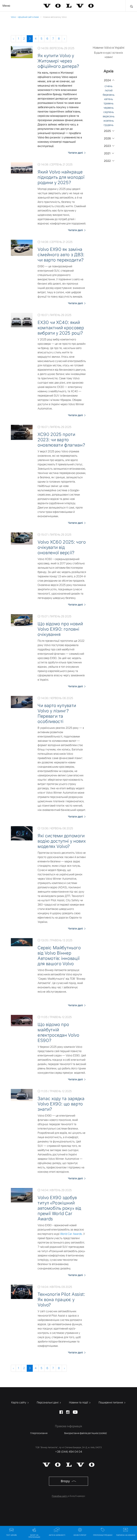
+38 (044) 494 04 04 (68, 1451)
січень (108, 86)
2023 (107, 146)
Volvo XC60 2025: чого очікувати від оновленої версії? (62, 547)
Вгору (66, 1481)
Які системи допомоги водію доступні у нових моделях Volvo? (62, 841)
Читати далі (76, 152)
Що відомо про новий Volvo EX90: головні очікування (60, 629)
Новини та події (79, 1402)
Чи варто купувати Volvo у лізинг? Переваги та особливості (57, 713)
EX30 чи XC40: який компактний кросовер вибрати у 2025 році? (61, 328)
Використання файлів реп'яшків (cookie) (85, 1433)
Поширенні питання (111, 1402)
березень (108, 95)
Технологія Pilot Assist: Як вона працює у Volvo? (61, 1300)
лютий (108, 90)
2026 (107, 138)
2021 (107, 153)
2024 (107, 80)
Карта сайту (19, 1402)
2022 (107, 161)
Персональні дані (48, 1402)
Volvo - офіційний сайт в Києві (25, 17)
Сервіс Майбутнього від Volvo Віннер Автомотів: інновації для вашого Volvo (59, 955)
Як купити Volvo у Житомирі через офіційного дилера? (58, 61)
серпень (108, 112)
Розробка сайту (60, 1496)
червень (109, 107)
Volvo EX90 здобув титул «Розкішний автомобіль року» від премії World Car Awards (59, 1208)
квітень (108, 99)
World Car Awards (71, 1234)
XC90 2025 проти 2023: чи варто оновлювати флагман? (61, 440)
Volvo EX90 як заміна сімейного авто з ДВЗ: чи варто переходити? (61, 255)
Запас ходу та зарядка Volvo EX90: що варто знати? (61, 1104)
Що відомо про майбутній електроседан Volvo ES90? (58, 1032)
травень (108, 103)
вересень (108, 116)
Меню (6, 5)
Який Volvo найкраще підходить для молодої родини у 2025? (61, 177)
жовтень (108, 120)
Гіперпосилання (38, 1433)
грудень (108, 125)
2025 (107, 131)
